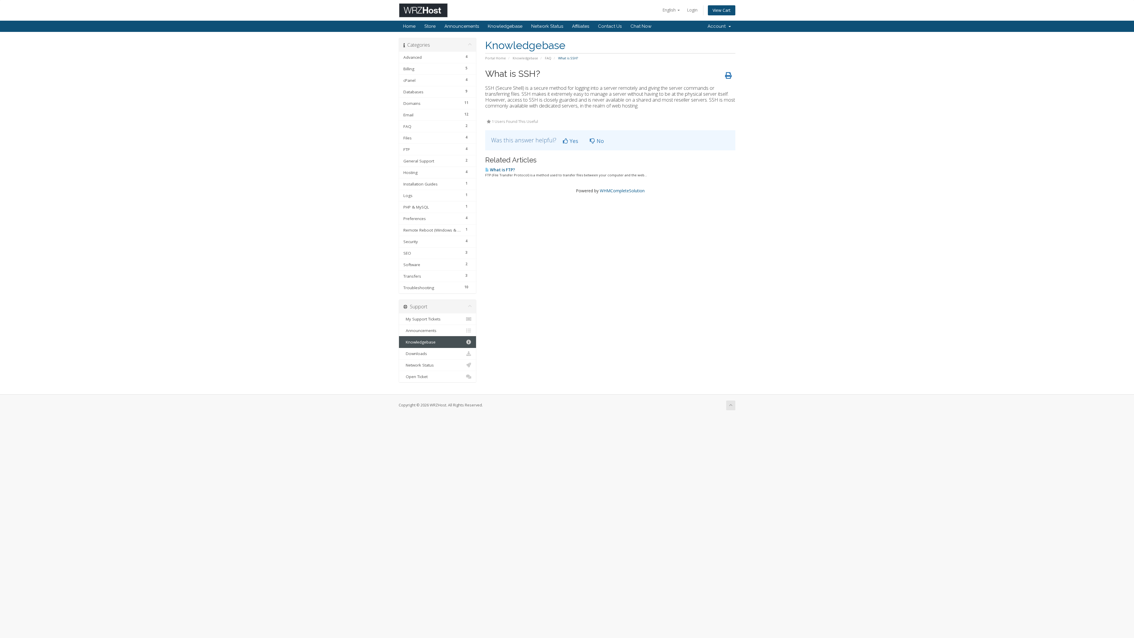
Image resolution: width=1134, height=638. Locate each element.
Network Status (547, 26)
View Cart (722, 10)
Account (718, 26)
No (599, 140)
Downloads (415, 353)
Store (430, 26)
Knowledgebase (505, 26)
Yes (573, 140)
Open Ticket (415, 376)
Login (692, 10)
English (669, 10)
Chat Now (640, 26)
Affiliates (580, 26)
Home (409, 26)
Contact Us (610, 26)
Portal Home (495, 58)
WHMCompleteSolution (622, 190)
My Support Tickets (422, 319)
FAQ (548, 58)
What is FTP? (502, 169)
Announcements (461, 26)
